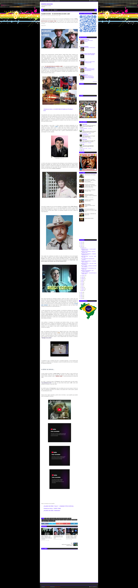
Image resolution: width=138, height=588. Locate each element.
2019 (81, 296)
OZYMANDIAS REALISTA (84, 39)
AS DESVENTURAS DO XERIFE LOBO (62, 518)
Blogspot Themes (57, 586)
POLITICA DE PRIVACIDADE (57, 0)
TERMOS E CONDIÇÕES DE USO (51, 0)
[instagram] (96, 1)
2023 (81, 246)
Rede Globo (69, 519)
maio (82, 284)
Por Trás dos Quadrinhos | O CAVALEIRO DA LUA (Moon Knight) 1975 (91, 210)
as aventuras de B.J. (53, 518)
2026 (81, 242)
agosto (82, 280)
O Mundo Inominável (84, 46)
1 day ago (89, 133)
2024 (81, 245)
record (65, 519)
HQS (45, 10)
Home (41, 0)
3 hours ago (90, 128)
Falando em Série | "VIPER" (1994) (52, 508)
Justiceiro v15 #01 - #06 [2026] (89, 54)
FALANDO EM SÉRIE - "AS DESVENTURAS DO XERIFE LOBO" (58, 536)
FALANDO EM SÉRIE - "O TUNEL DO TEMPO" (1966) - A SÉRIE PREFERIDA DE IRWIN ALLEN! (71, 536)
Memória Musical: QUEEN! (89, 218)
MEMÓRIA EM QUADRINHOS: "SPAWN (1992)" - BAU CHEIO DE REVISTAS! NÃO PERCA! (90, 185)
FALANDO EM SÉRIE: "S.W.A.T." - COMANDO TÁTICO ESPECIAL (59, 506)
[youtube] (93, 1)
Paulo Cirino (84, 124)
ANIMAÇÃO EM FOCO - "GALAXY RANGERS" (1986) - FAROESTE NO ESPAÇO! (84, 142)
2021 (81, 293)
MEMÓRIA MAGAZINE (47, 4)
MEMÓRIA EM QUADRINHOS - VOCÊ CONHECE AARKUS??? (87, 271)
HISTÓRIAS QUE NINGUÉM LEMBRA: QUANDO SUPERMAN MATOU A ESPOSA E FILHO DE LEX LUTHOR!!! (84, 128)
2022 (81, 292)
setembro (83, 278)
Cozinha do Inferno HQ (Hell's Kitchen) (87, 53)
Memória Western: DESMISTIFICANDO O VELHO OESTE (90, 205)
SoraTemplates (47, 586)
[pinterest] (95, 1)
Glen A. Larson (51, 519)
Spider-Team (82, 60)
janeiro (82, 290)
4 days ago (89, 142)
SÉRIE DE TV (55, 10)
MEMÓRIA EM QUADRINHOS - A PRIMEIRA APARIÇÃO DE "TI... (88, 254)
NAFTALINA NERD (83, 67)
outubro (82, 277)
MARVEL (48, 10)
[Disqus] (59, 564)
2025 (81, 243)
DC (51, 10)
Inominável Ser (85, 134)
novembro (83, 275)
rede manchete (74, 519)
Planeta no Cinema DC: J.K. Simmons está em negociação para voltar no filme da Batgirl (89, 76)
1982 (48, 518)
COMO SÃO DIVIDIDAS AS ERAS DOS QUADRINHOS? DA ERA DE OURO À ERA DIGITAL (89, 69)
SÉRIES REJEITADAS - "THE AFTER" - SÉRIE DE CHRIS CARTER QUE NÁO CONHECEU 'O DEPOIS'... (46, 537)
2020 (81, 295)
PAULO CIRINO (56, 519)
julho (82, 281)
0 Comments (56, 15)
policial (61, 519)
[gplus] (92, 1)
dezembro (83, 247)
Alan (83, 144)
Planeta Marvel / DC (84, 74)
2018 (81, 298)
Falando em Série (44, 519)
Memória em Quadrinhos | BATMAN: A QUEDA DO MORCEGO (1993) (91, 195)
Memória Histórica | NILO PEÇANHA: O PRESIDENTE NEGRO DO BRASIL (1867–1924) (84, 148)
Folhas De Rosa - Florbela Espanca (89, 47)
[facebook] (89, 1)
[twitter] (91, 1)
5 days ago (89, 148)
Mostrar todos (95, 81)
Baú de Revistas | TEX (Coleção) (90, 174)
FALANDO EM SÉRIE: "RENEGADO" (52, 510)
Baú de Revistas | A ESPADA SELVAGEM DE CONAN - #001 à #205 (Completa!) (90, 180)
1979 (45, 518)
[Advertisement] (88, 230)
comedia (69, 518)
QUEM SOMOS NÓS (45, 0)
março (82, 287)
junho (82, 283)
